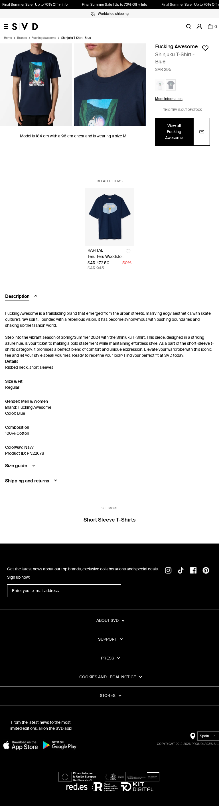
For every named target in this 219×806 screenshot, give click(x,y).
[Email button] (201, 132)
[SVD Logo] (25, 26)
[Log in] (199, 26)
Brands (22, 38)
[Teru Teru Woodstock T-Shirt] (109, 217)
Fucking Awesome (44, 38)
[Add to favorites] (205, 48)
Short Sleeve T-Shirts (109, 520)
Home (8, 38)
